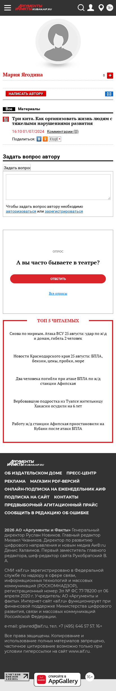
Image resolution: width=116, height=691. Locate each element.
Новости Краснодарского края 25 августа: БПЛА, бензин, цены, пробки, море (58, 358)
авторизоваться (21, 211)
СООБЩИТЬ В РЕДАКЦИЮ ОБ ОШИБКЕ (47, 512)
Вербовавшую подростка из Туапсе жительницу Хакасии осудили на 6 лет (58, 403)
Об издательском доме (33, 473)
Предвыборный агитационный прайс (51, 504)
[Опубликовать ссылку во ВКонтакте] (39, 139)
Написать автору (26, 94)
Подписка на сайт (27, 497)
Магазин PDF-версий (55, 481)
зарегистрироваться (64, 211)
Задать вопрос (17, 167)
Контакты (66, 497)
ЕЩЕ (54, 139)
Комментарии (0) (63, 131)
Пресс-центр (81, 473)
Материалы (29, 109)
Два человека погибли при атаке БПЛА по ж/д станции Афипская (58, 381)
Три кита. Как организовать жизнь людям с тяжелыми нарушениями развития (62, 121)
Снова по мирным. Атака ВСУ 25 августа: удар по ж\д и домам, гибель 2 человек (58, 336)
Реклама (15, 481)
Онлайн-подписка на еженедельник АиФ (55, 489)
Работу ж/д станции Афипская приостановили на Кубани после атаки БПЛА (58, 426)
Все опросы (58, 293)
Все (9, 109)
